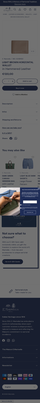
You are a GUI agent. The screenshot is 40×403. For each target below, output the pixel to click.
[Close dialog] (39, 189)
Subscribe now (30, 212)
